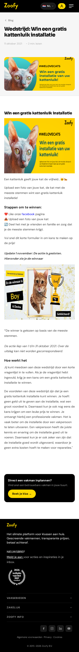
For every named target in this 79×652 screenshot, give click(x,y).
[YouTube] (69, 628)
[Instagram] (52, 628)
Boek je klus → (22, 493)
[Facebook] (43, 628)
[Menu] (71, 6)
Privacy (48, 637)
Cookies (57, 637)
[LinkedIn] (60, 628)
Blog (10, 20)
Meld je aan (15, 557)
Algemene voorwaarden (29, 637)
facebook (28, 214)
